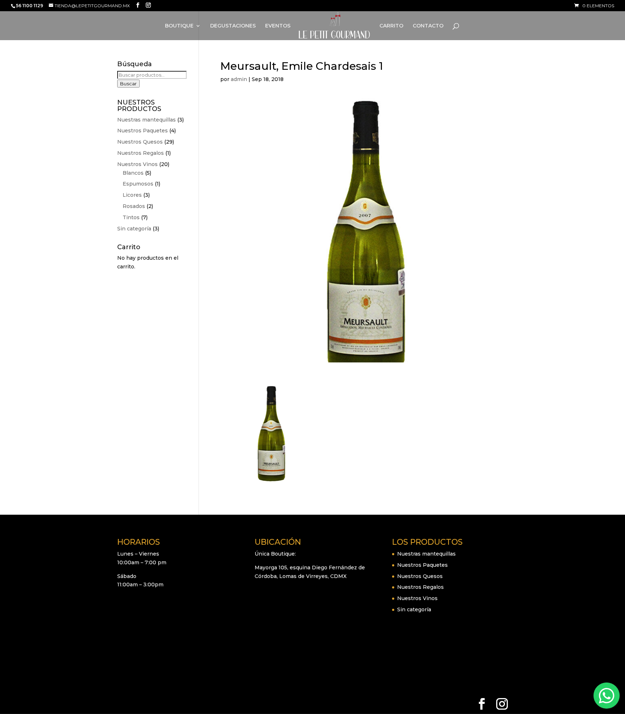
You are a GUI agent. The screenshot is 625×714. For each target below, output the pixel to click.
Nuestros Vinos (137, 164)
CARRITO (391, 26)
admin (239, 79)
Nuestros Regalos (140, 153)
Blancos (133, 173)
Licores (132, 195)
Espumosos (138, 183)
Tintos (131, 217)
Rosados (134, 206)
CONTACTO (428, 26)
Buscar (128, 83)
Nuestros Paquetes (142, 130)
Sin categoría (134, 228)
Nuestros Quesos (140, 142)
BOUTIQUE (179, 26)
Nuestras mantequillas (146, 119)
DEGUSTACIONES (233, 26)
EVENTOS (277, 26)
